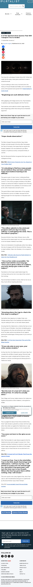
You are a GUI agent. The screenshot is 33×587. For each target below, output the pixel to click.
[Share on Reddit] (3, 57)
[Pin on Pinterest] (3, 52)
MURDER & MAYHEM (5, 571)
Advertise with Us (24, 563)
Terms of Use (23, 565)
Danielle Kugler (7, 43)
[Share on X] (3, 49)
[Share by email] (3, 55)
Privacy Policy (23, 567)
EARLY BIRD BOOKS (5, 567)
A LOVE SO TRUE (4, 563)
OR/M (21, 569)
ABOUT (21, 571)
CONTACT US (22, 573)
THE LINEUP (3, 569)
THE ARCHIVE (4, 565)
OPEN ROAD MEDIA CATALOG (7, 573)
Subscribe (30, 1)
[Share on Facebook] (3, 46)
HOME (3, 33)
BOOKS (8, 33)
